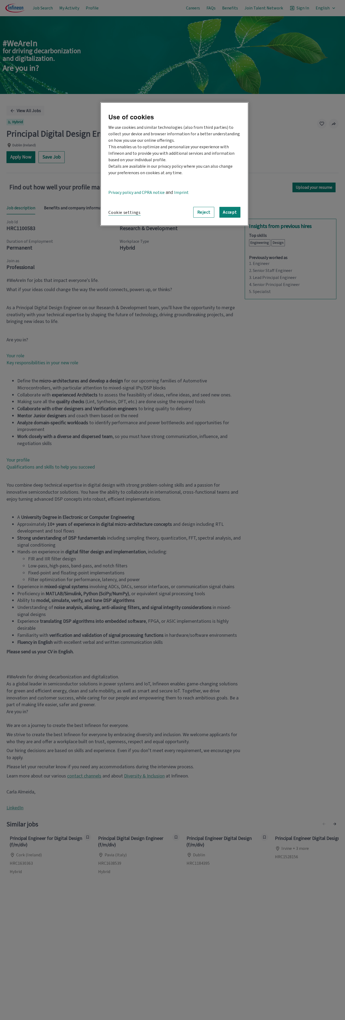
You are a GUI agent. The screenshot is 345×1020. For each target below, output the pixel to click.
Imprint (181, 193)
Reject (204, 212)
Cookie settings (124, 213)
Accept (230, 212)
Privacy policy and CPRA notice (136, 193)
